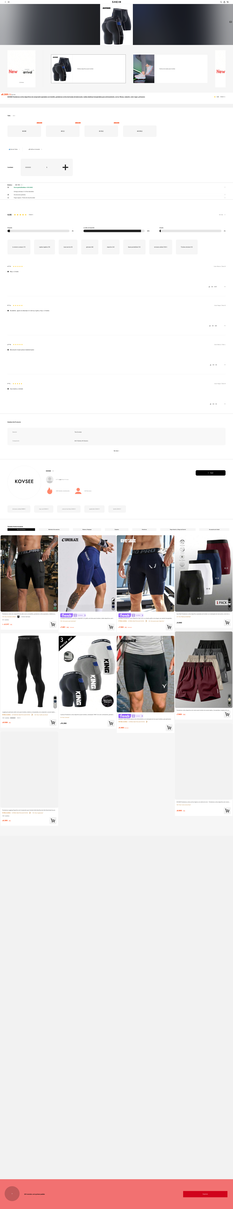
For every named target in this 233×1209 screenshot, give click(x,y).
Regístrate (205, 1194)
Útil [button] (212, 286)
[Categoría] (8, 2)
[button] (5, 2)
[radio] (24, 131)
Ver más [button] (221, 214)
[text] (116, 271)
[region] (116, 220)
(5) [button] (216, 404)
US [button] (13, 115)
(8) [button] (216, 364)
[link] (221, 2)
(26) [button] (216, 325)
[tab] (21, 529)
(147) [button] (215, 286)
